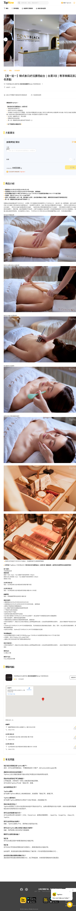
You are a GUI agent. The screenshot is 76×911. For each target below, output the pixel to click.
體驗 (10, 70)
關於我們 (68, 901)
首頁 (5, 70)
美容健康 (17, 70)
